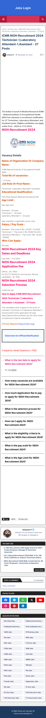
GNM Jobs (8, 654)
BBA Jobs (29, 637)
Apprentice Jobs (32, 681)
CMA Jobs (8, 648)
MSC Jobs (8, 670)
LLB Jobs (29, 654)
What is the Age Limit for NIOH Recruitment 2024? (22, 459)
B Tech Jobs (30, 687)
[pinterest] (14, 606)
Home (4, 29)
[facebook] (5, 600)
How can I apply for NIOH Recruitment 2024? (19, 423)
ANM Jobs (8, 632)
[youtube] (40, 600)
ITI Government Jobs (34, 698)
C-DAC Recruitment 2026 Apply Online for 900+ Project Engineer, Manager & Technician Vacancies (23, 550)
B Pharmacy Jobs (32, 632)
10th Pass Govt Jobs (33, 692)
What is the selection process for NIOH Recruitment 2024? (23, 410)
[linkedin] (23, 606)
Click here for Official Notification (22, 335)
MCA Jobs (8, 665)
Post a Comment (8, 586)
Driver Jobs (30, 676)
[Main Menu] (3, 19)
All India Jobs (12, 29)
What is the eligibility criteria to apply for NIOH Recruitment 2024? (24, 435)
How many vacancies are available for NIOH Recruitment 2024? (24, 382)
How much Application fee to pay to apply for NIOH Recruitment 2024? (23, 396)
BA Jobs (7, 637)
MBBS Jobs (30, 659)
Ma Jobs (29, 670)
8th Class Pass (9, 621)
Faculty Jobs (9, 681)
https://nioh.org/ (26, 324)
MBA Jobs (8, 659)
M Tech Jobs (9, 692)
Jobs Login (23, 8)
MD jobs (29, 665)
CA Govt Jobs (31, 643)
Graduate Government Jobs (13, 626)
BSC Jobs (7, 643)
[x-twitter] (32, 600)
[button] (42, 19)
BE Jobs (7, 687)
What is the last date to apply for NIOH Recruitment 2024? (23, 362)
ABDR (13, 519)
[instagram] (5, 606)
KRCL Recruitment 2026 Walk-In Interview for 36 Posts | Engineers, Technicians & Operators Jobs (23, 563)
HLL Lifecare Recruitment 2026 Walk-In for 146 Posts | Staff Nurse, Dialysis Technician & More (23, 556)
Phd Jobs (7, 676)
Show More (39, 570)
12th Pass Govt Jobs (11, 698)
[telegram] (14, 600)
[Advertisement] (23, 84)
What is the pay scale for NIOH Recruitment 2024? (22, 447)
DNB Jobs (29, 648)
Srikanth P (27, 530)
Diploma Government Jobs (35, 621)
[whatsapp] (23, 600)
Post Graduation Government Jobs (35, 626)
